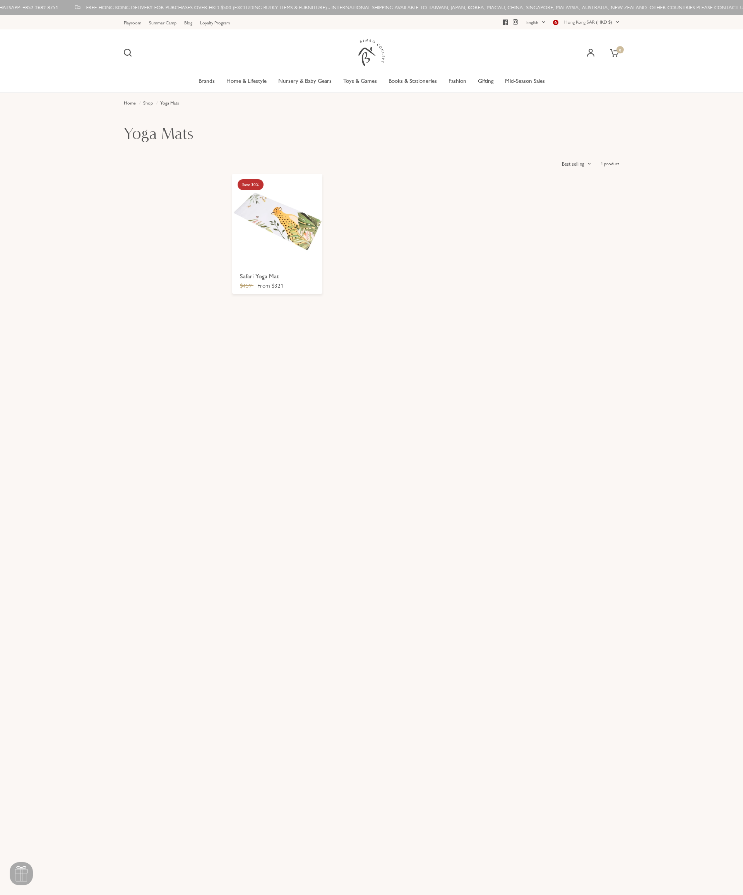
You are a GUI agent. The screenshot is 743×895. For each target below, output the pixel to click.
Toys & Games (360, 80)
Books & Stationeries (413, 80)
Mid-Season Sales (525, 80)
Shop (148, 102)
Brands (207, 80)
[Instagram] (515, 22)
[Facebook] (505, 22)
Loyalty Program (215, 22)
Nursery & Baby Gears (305, 80)
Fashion (457, 80)
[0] (612, 52)
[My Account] (590, 52)
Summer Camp (162, 22)
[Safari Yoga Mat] (277, 219)
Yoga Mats (169, 102)
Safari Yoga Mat (259, 276)
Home (130, 102)
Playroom (132, 22)
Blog (188, 22)
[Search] (129, 53)
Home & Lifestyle (246, 80)
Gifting (485, 80)
